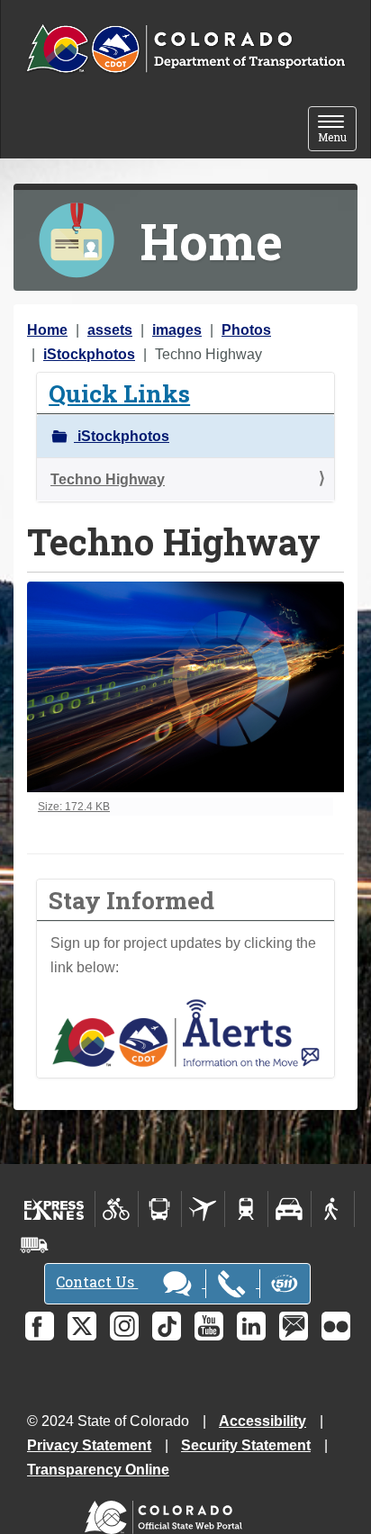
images (177, 330)
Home (47, 330)
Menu (337, 130)
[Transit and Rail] (160, 1209)
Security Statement (246, 1445)
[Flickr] (335, 1326)
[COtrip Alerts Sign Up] (185, 1032)
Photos (246, 330)
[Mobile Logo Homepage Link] (185, 49)
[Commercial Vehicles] (34, 1245)
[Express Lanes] (54, 1209)
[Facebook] (39, 1326)
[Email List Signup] (293, 1326)
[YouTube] (209, 1326)
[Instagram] (124, 1326)
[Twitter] (82, 1326)
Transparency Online (98, 1469)
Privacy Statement (89, 1445)
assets (109, 330)
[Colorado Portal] (167, 1512)
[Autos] (289, 1209)
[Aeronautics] (203, 1209)
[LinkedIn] (251, 1326)
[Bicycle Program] (117, 1209)
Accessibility (262, 1421)
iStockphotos (89, 354)
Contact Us (97, 1281)
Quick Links (119, 393)
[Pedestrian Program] (333, 1209)
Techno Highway (107, 479)
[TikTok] (166, 1326)
